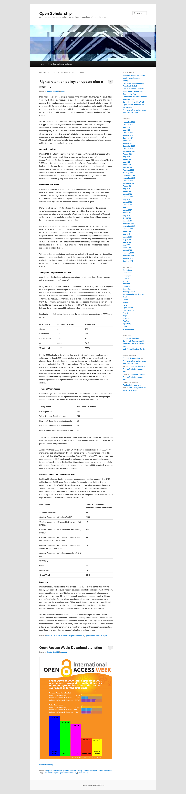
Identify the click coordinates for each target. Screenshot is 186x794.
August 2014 (127, 239)
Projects (126, 318)
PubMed (126, 321)
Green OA (56, 636)
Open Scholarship (55, 13)
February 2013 (128, 255)
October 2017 (128, 204)
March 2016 (127, 221)
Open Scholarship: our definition (60, 64)
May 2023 (126, 130)
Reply (104, 636)
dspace (56, 773)
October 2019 (128, 180)
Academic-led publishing (132, 385)
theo (63, 91)
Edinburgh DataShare (131, 338)
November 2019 (129, 178)
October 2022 (128, 132)
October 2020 (128, 148)
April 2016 (127, 218)
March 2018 (127, 202)
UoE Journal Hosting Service (134, 349)
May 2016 (126, 215)
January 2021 (128, 143)
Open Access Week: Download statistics (70, 647)
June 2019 (127, 191)
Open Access (90, 636)
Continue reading (47, 764)
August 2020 (127, 154)
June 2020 (127, 159)
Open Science (98, 770)
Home (42, 64)
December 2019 (129, 175)
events (125, 281)
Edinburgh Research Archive (134, 341)
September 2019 (129, 183)
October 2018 (128, 197)
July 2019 (126, 188)
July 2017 (126, 207)
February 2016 (128, 223)
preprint (126, 315)
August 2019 (127, 186)
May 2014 (126, 245)
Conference (127, 273)
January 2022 (128, 135)
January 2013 (128, 258)
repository (108, 770)
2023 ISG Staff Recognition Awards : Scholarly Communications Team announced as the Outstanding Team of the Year (134, 88)
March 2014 (127, 250)
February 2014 (128, 253)
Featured (126, 283)
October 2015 (128, 229)
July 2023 (126, 127)
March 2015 (127, 237)
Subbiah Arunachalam (131, 358)
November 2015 (129, 226)
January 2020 (128, 172)
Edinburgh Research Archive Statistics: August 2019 (134, 369)
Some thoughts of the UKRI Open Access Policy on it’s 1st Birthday (133, 104)
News (125, 305)
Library (79, 770)
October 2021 (128, 138)
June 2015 (127, 231)
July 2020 (126, 156)
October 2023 (128, 124)
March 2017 (127, 210)
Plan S (98, 636)
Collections (127, 270)
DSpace (49, 770)
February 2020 (128, 170)
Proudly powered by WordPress (93, 785)
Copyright (127, 275)
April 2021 (127, 140)
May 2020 (126, 162)
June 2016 (127, 212)
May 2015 (126, 234)
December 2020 (129, 146)
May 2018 (126, 199)
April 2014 (127, 247)
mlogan (64, 652)
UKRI (125, 326)
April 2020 (127, 164)
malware (126, 302)
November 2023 (129, 122)
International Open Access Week (72, 636)
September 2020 (129, 151)
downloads (49, 773)
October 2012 (128, 261)
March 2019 (127, 194)
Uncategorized (128, 329)
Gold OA (49, 636)
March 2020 (127, 167)
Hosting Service (129, 291)
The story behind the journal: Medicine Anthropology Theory (134, 78)
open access (64, 773)
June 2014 (127, 242)
